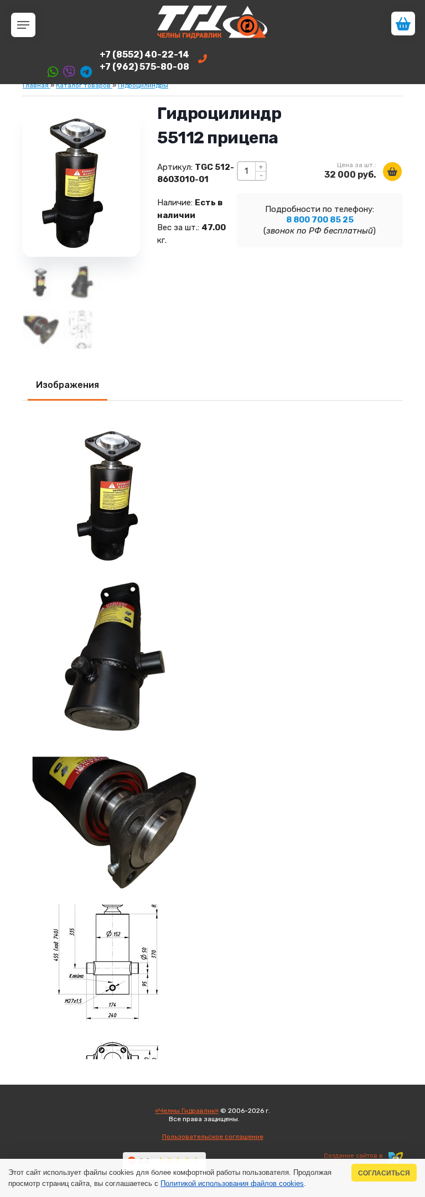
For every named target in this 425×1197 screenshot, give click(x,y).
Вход (249, 1119)
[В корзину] (392, 171)
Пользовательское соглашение (212, 1137)
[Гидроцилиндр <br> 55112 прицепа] (41, 329)
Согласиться (384, 1173)
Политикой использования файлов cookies (232, 1183)
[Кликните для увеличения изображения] (116, 491)
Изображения (67, 385)
